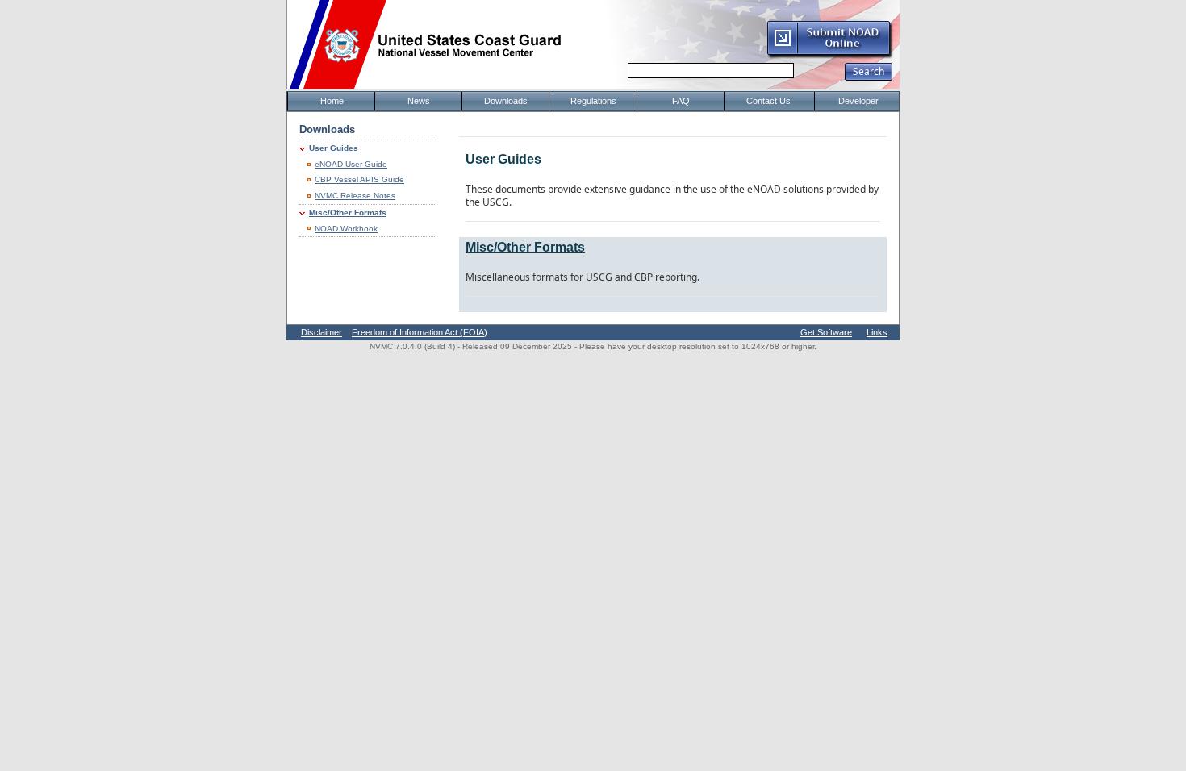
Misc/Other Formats (347, 212)
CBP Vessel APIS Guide (359, 179)
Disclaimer (321, 332)
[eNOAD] (829, 55)
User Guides (333, 148)
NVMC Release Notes (355, 195)
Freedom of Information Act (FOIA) (419, 332)
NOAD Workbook (346, 228)
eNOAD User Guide (351, 164)
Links (877, 332)
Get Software (826, 332)
